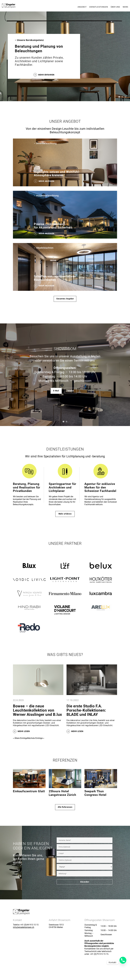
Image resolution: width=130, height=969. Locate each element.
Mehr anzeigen (46, 181)
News (125, 7)
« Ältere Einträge (20, 738)
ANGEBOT (82, 7)
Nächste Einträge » (35, 738)
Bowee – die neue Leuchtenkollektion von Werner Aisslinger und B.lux (37, 710)
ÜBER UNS (115, 7)
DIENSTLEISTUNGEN (98, 7)
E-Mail (56, 391)
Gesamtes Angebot (65, 299)
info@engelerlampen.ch (23, 927)
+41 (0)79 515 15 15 (99, 954)
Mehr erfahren (46, 75)
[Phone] (122, 962)
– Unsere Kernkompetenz (29, 40)
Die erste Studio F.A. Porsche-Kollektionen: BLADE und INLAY (86, 710)
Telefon (70, 391)
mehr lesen (24, 731)
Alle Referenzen (65, 807)
